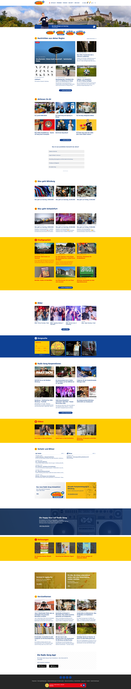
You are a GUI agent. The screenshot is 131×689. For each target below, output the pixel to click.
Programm (59, 2)
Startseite (49, 2)
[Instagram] (64, 677)
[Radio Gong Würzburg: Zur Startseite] (39, 3)
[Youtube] (67, 677)
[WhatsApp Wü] (70, 677)
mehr (62, 453)
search (95, 2)
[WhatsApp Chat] (94, 27)
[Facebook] (60, 677)
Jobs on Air (76, 2)
